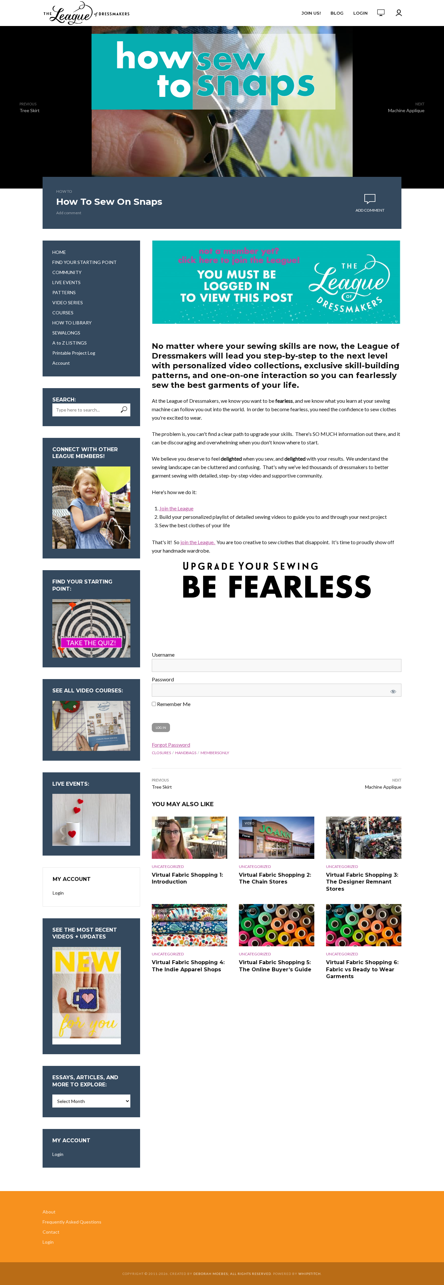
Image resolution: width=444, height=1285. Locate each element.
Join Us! (311, 13)
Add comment (68, 212)
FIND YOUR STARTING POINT (84, 262)
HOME (59, 252)
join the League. (197, 542)
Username (163, 654)
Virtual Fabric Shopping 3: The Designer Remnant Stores (362, 882)
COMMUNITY (67, 272)
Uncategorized (168, 866)
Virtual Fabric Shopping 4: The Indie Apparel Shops (188, 966)
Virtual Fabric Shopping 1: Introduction (187, 878)
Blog (337, 13)
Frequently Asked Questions (72, 1222)
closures (161, 752)
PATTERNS (64, 292)
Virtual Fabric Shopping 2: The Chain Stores (275, 878)
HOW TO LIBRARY (72, 322)
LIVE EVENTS (66, 282)
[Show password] (392, 690)
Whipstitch (309, 1274)
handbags (185, 752)
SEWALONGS (66, 332)
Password (163, 679)
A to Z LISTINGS (69, 343)
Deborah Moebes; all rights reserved (232, 1274)
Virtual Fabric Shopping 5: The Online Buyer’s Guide (275, 966)
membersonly (215, 752)
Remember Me (173, 704)
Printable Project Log (73, 353)
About (49, 1211)
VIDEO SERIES (67, 302)
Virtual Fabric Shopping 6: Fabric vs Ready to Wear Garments (362, 969)
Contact (51, 1232)
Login (360, 13)
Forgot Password (171, 744)
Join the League (176, 508)
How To (64, 191)
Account (61, 363)
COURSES (62, 312)
